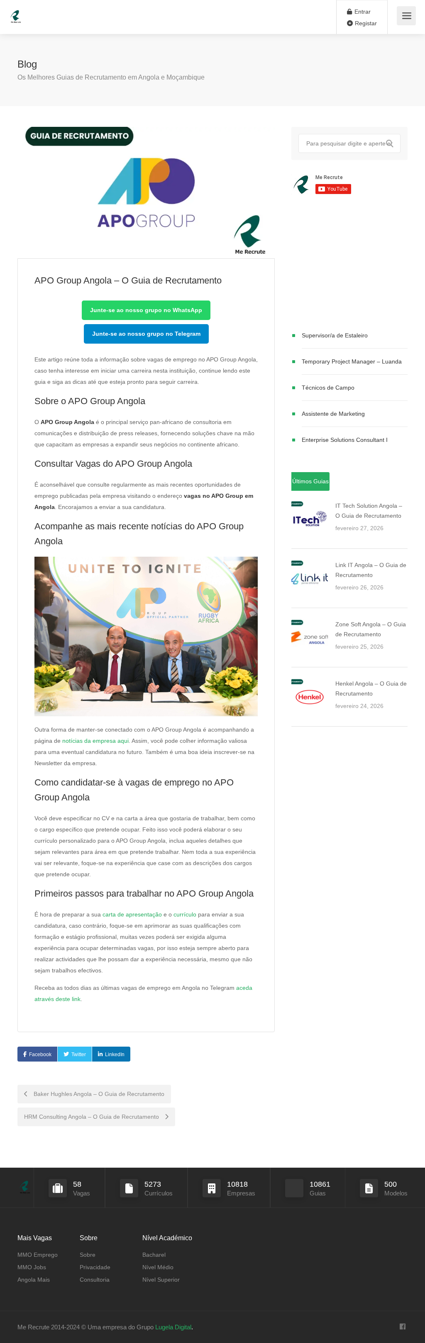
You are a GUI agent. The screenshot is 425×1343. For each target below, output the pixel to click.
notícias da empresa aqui (95, 740)
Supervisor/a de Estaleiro (335, 335)
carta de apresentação (132, 914)
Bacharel (154, 1254)
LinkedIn (115, 1054)
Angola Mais (33, 1279)
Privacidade (95, 1267)
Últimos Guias (310, 481)
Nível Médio (157, 1267)
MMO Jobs (31, 1267)
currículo (184, 914)
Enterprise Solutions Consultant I (345, 439)
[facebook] (402, 1327)
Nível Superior (161, 1279)
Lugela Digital (173, 1327)
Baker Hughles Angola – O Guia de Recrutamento (98, 1094)
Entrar (362, 11)
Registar (365, 23)
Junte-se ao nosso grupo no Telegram (146, 333)
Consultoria (95, 1279)
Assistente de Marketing (333, 413)
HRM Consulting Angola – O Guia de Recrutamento (92, 1116)
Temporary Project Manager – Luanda (352, 361)
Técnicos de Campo (328, 387)
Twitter (78, 1054)
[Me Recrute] (15, 12)
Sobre (87, 1254)
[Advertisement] (349, 264)
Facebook (40, 1054)
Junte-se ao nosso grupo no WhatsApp (146, 310)
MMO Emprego (37, 1254)
